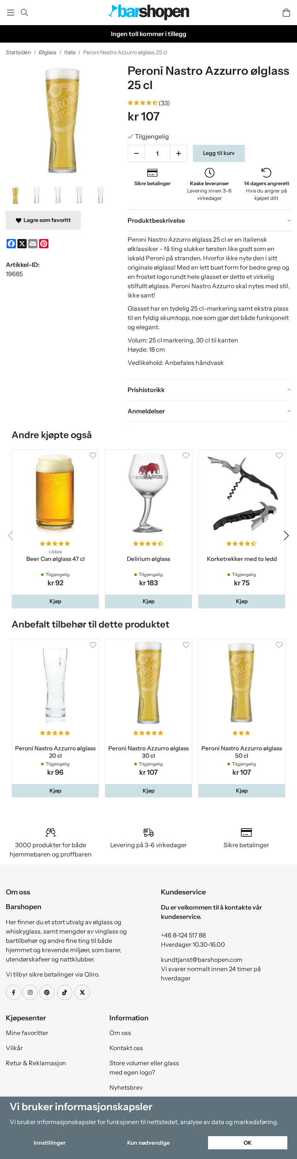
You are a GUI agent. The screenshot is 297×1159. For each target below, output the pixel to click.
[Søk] (24, 12)
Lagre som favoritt (46, 220)
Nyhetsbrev (126, 1087)
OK (248, 1142)
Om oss (120, 1033)
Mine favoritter (27, 1033)
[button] (55, 601)
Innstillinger (49, 1142)
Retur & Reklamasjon (36, 1063)
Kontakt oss (126, 1048)
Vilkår (14, 1048)
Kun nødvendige (148, 1142)
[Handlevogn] (286, 13)
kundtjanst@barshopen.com (201, 959)
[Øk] (178, 153)
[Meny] (10, 13)
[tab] (209, 220)
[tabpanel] (209, 305)
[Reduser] (136, 153)
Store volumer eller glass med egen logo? (144, 1067)
